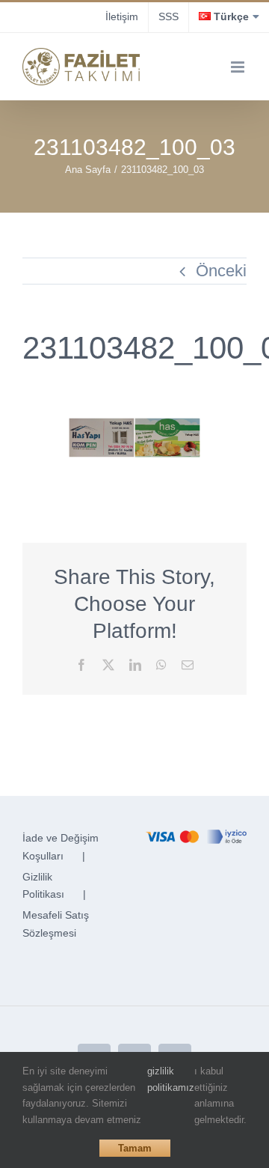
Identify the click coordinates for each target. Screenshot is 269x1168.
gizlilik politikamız (170, 1079)
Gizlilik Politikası (43, 886)
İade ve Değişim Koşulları (60, 847)
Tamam (135, 1148)
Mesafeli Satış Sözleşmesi (55, 924)
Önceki (221, 270)
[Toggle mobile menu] (239, 67)
